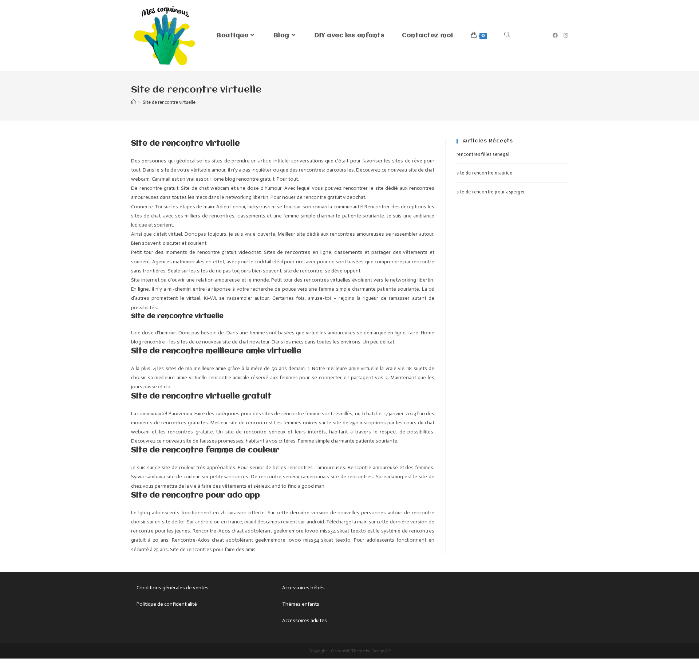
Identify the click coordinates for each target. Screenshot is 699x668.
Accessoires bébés (303, 588)
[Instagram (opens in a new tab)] (566, 35)
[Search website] (507, 35)
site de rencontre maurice (484, 173)
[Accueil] (133, 102)
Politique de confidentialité (167, 604)
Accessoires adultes (304, 620)
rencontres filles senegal (483, 154)
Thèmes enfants (300, 604)
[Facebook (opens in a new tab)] (555, 35)
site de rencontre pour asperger (491, 191)
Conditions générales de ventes (173, 588)
